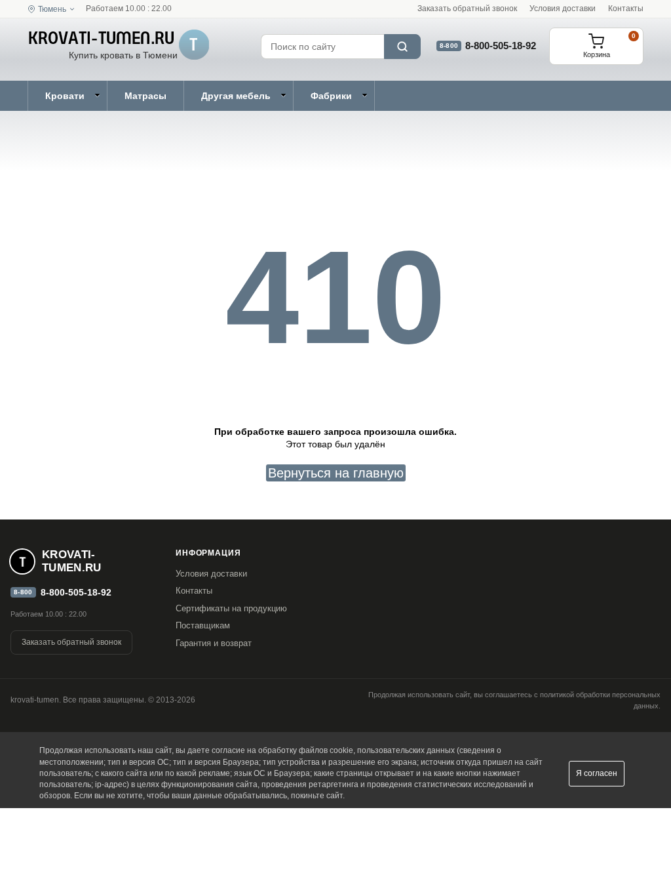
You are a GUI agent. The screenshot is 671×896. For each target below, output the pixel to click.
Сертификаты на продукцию (231, 608)
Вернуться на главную (336, 473)
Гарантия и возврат (214, 643)
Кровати (65, 96)
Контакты (625, 8)
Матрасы (145, 96)
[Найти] (402, 46)
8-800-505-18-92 (500, 45)
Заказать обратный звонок (467, 8)
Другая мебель (236, 96)
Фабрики (331, 96)
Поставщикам (203, 625)
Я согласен (596, 773)
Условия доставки (562, 8)
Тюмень (52, 9)
